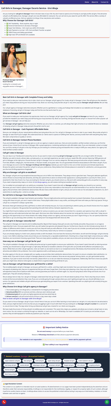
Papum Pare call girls (24, 369)
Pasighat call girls (69, 361)
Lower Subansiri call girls (85, 361)
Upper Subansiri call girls (12, 361)
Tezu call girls (28, 361)
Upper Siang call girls (54, 361)
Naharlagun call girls (39, 365)
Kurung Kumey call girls (94, 369)
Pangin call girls (69, 365)
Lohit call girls (39, 361)
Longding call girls (94, 365)
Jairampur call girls (54, 365)
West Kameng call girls (59, 369)
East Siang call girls (10, 365)
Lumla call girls (24, 365)
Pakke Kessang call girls (42, 369)
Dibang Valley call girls (77, 369)
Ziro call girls (81, 365)
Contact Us (104, 2)
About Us (95, 2)
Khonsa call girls (10, 369)
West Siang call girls (11, 374)
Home (87, 2)
